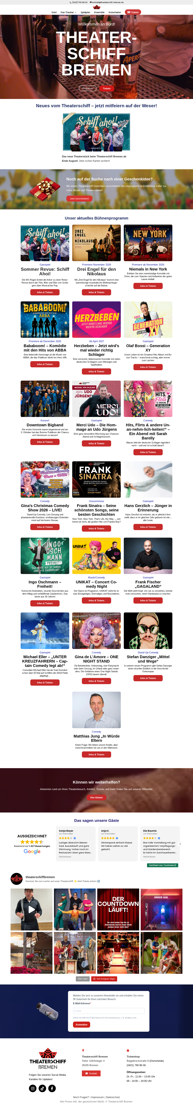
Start (54, 12)
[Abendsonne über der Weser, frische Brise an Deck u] (31, 953)
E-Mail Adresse (81, 1003)
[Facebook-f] (52, 1088)
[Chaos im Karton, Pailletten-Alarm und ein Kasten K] (75, 953)
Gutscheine (115, 12)
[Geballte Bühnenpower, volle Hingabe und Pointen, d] (75, 909)
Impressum (97, 1097)
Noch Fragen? (81, 1097)
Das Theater (67, 12)
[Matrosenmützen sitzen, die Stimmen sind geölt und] (31, 909)
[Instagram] (32, 1088)
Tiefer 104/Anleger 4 (93, 1060)
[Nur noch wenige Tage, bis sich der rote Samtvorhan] (118, 909)
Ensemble (99, 12)
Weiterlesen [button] (65, 856)
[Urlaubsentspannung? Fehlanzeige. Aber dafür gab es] (162, 953)
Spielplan (85, 12)
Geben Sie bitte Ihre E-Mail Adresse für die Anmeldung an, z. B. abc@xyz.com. (105, 1018)
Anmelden (81, 1024)
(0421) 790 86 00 (79, 2)
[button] (56, 844)
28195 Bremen (90, 1065)
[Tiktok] (42, 1088)
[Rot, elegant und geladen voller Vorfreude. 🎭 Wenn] (118, 953)
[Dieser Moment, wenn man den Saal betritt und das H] (162, 909)
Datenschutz (113, 1097)
